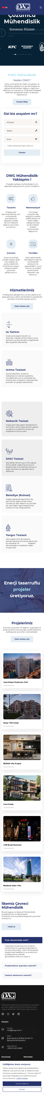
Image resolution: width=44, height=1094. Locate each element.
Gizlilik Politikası (22, 1078)
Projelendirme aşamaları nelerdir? (20, 966)
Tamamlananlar (8, 685)
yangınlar (24, 543)
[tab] (22, 940)
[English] (6, 7)
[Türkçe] (3, 7)
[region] (22, 1077)
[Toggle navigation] (35, 7)
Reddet (22, 1089)
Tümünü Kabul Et (22, 1084)
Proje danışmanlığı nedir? (17, 940)
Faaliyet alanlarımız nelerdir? (18, 975)
